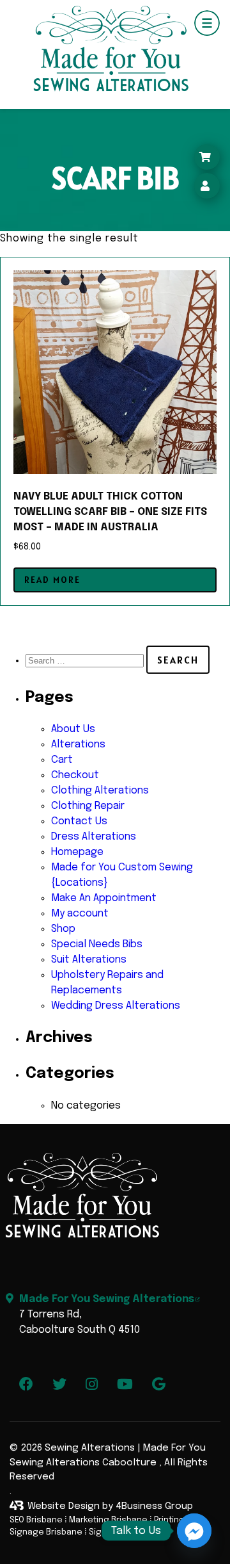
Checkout (75, 775)
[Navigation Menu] (207, 23)
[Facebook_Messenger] (194, 1530)
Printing (169, 1520)
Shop (63, 929)
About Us (73, 729)
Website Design (63, 1506)
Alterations (78, 744)
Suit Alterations (88, 959)
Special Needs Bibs (96, 944)
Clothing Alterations (100, 790)
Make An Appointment (104, 898)
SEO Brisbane (36, 1520)
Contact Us (79, 821)
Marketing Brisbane (108, 1520)
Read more (52, 579)
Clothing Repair (88, 806)
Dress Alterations (93, 836)
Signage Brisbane (46, 1532)
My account (80, 913)
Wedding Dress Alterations (115, 1005)
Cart (62, 759)
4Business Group (154, 1506)
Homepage (77, 852)
